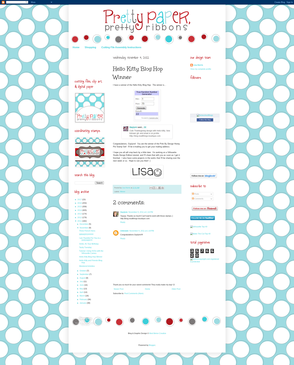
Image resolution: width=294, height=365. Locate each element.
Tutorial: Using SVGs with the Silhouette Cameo (91, 252)
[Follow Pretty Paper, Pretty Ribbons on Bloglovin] (203, 177)
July (81, 281)
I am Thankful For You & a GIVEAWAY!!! (89, 239)
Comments (198, 199)
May (82, 289)
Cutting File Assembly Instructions (121, 47)
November (84, 228)
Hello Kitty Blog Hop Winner (90, 257)
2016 (79, 203)
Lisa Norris (126, 188)
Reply (122, 222)
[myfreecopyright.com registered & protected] (204, 262)
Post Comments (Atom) (133, 293)
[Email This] (151, 187)
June (82, 285)
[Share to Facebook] (159, 187)
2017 (79, 199)
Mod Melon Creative (157, 333)
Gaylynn (124, 212)
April (82, 292)
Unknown (124, 231)
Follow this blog (205, 120)
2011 (79, 221)
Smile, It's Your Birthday (89, 244)
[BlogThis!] (153, 187)
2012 (79, 217)
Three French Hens (87, 231)
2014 (79, 210)
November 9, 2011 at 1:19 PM (141, 231)
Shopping (90, 47)
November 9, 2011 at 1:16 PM (140, 212)
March (82, 296)
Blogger (152, 345)
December (84, 224)
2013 (79, 214)
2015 (79, 207)
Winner (122, 191)
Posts (196, 194)
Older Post (176, 289)
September (84, 274)
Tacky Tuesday (85, 247)
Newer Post (118, 289)
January (83, 303)
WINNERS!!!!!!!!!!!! (86, 234)
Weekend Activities (87, 266)
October (83, 271)
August (83, 278)
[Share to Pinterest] (162, 187)
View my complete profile (200, 69)
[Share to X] (156, 187)
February (84, 299)
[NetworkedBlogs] (205, 115)
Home (76, 47)
